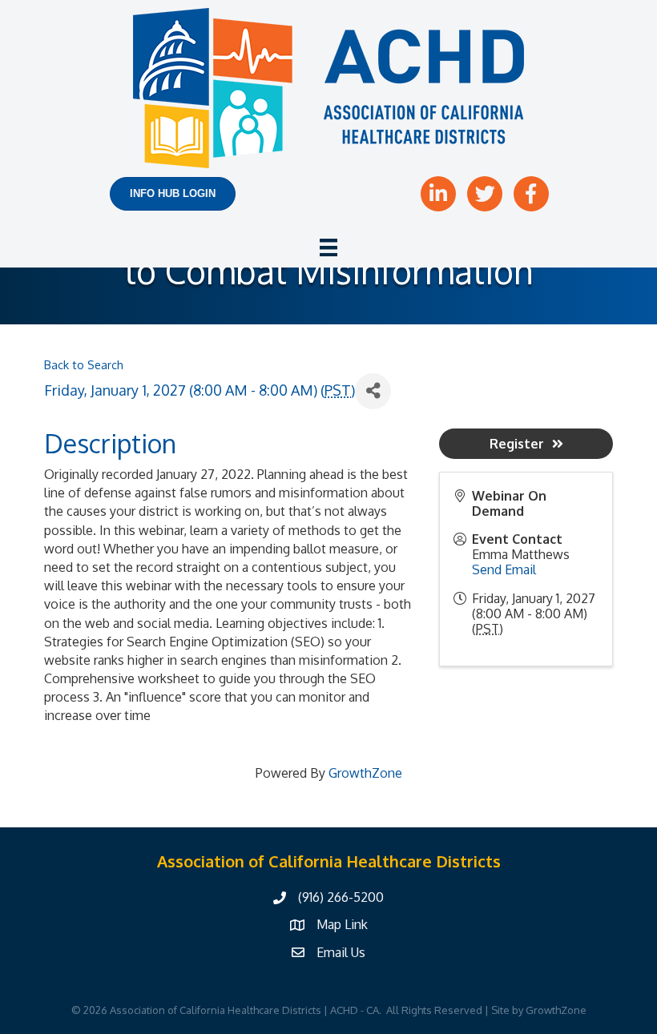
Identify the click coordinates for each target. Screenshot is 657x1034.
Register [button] (517, 444)
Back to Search (83, 364)
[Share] (373, 391)
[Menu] (328, 247)
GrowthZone (365, 773)
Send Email (504, 569)
